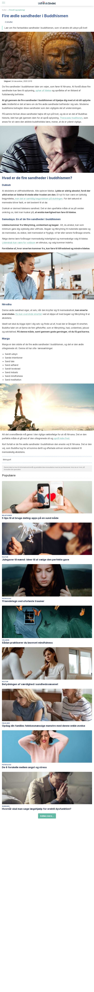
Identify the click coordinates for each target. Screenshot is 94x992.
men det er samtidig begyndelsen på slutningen (38, 198)
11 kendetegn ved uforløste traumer (23, 601)
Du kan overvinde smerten (28, 314)
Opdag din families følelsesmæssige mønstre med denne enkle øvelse (43, 725)
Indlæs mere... (47, 816)
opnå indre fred (61, 438)
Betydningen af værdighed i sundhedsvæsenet (30, 684)
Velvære (5, 640)
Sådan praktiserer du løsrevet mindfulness (27, 642)
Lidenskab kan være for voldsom (18, 242)
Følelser (6, 723)
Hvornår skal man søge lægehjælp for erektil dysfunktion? (36, 808)
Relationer (7, 515)
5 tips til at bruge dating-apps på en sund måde (30, 518)
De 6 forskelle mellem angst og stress (24, 767)
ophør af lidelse (43, 90)
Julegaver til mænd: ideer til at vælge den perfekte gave (35, 559)
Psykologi (6, 598)
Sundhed (6, 806)
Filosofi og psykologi (17, 10)
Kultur (4, 10)
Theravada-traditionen (70, 118)
